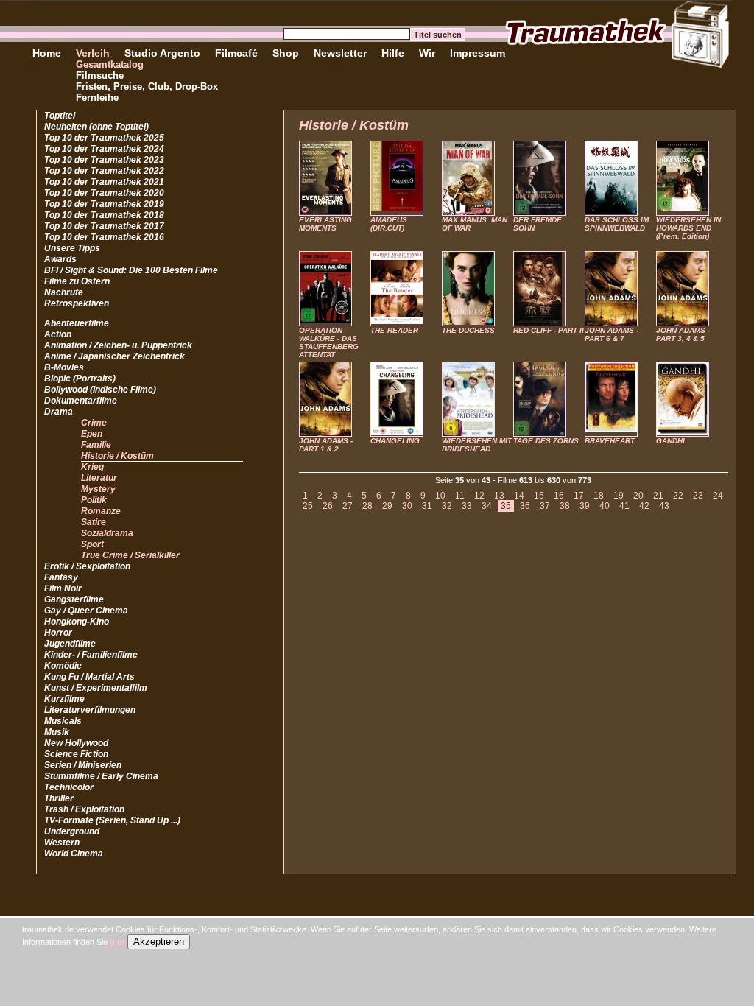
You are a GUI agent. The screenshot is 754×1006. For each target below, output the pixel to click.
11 (460, 495)
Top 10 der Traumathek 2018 (104, 215)
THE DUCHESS (468, 330)
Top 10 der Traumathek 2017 (104, 226)
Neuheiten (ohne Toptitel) (96, 127)
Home (46, 53)
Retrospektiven (76, 303)
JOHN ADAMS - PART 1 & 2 (326, 445)
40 (604, 506)
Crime (94, 423)
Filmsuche (100, 75)
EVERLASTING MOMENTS (325, 224)
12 (479, 495)
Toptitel (59, 115)
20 (638, 495)
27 (347, 506)
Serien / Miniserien (82, 765)
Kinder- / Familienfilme (91, 655)
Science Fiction (76, 754)
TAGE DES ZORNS (546, 441)
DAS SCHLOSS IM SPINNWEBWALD (617, 224)
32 (447, 506)
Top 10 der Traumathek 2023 (104, 160)
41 (624, 506)
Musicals (63, 721)
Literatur (99, 478)
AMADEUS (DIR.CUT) (388, 224)
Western (62, 842)
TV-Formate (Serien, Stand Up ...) (112, 820)
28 (367, 506)
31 (427, 506)
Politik (94, 500)
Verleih (93, 53)
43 (664, 506)
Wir (427, 53)
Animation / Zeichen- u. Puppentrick (118, 345)
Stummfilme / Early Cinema (101, 776)
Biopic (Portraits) (80, 378)
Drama (58, 412)
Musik (56, 732)
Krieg (92, 467)
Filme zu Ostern (77, 281)
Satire (93, 522)
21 (658, 495)
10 (440, 495)
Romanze (101, 511)
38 (565, 506)
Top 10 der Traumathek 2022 (104, 171)
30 (407, 506)
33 (467, 506)
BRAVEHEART (610, 441)
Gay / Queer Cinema (86, 610)
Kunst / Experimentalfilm (95, 688)
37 (545, 506)
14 (519, 495)
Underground (71, 831)
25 (308, 506)
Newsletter (340, 53)
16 (559, 495)
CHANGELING (395, 441)
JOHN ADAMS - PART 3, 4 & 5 (683, 334)
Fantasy (61, 577)
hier (117, 942)
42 (644, 506)
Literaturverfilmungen (89, 710)
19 (618, 495)
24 (718, 495)
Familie (96, 445)
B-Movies (64, 367)
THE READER (394, 330)
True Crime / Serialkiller (130, 555)
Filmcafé (236, 53)
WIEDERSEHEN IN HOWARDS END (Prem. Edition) (688, 228)
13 (499, 495)
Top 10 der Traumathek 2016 (104, 237)
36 (525, 506)
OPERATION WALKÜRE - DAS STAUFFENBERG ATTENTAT (329, 342)
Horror (58, 632)
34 (487, 506)
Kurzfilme (64, 699)
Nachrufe (63, 292)
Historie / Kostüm (117, 456)
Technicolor (69, 787)
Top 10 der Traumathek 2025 (104, 138)
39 (584, 506)
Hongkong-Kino (76, 621)
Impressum (477, 53)
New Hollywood (76, 743)
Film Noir (63, 588)
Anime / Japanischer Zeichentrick (114, 356)
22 (678, 495)
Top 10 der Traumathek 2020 (104, 193)
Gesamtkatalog (110, 64)
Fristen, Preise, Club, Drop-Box (147, 86)
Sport (92, 544)
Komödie (63, 666)
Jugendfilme (70, 644)
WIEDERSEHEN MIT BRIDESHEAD (477, 445)
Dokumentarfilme (80, 400)
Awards (60, 259)
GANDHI (670, 441)
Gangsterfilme (74, 599)
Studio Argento (162, 53)
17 (579, 495)
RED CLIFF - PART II (548, 330)
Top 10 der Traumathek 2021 (104, 182)
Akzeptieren (158, 941)
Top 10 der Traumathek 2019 (104, 204)
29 (387, 506)
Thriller (59, 798)
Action (57, 334)
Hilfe (392, 53)
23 (698, 495)
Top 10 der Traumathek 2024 (104, 149)
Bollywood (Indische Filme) (100, 389)
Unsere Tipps (72, 248)
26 (328, 506)
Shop (285, 53)
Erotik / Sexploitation (87, 566)
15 (539, 495)
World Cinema (73, 853)
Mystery (98, 489)
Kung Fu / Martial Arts (89, 677)
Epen (91, 434)
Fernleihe (97, 97)
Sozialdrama (107, 533)
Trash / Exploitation (84, 809)
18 (598, 495)
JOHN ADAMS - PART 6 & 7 (611, 334)
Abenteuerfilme (76, 323)
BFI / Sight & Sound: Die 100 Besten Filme (131, 270)
